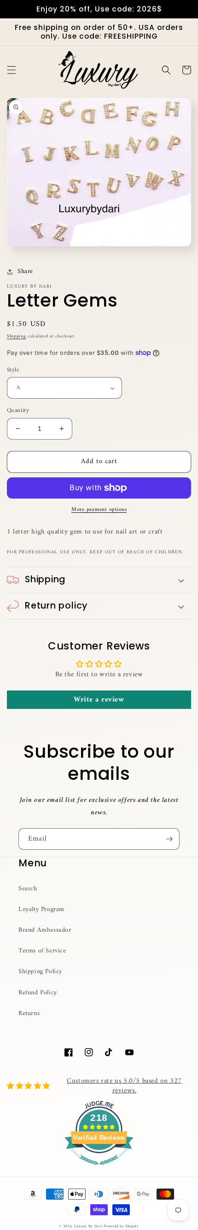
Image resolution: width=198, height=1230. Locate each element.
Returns (29, 1013)
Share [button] (25, 271)
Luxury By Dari (89, 1226)
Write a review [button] (99, 699)
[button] (11, 70)
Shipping (16, 336)
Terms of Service (42, 951)
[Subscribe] (169, 839)
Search (27, 888)
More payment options (99, 510)
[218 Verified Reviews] (99, 1170)
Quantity (18, 410)
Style (13, 370)
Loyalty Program (41, 909)
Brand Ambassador (44, 930)
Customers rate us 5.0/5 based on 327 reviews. (124, 1086)
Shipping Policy (40, 971)
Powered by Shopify (121, 1226)
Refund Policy (37, 992)
